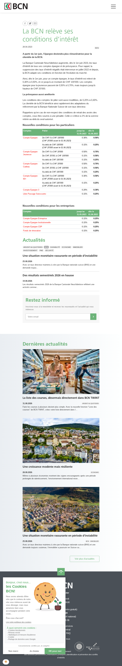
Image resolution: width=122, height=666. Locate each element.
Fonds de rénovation (32, 231)
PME (41, 250)
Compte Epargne (30, 138)
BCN (97, 48)
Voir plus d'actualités (84, 558)
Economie (66, 247)
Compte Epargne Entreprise (35, 218)
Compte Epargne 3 (31, 190)
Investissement (30, 250)
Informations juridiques (56, 655)
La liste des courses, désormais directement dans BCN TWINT (61, 398)
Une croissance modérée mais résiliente (47, 466)
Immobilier (78, 247)
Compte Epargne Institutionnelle (37, 222)
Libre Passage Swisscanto (34, 194)
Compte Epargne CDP (32, 227)
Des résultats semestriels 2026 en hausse (48, 275)
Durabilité (55, 247)
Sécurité (49, 250)
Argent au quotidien (32, 247)
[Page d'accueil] (16, 6)
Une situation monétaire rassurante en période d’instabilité (60, 255)
